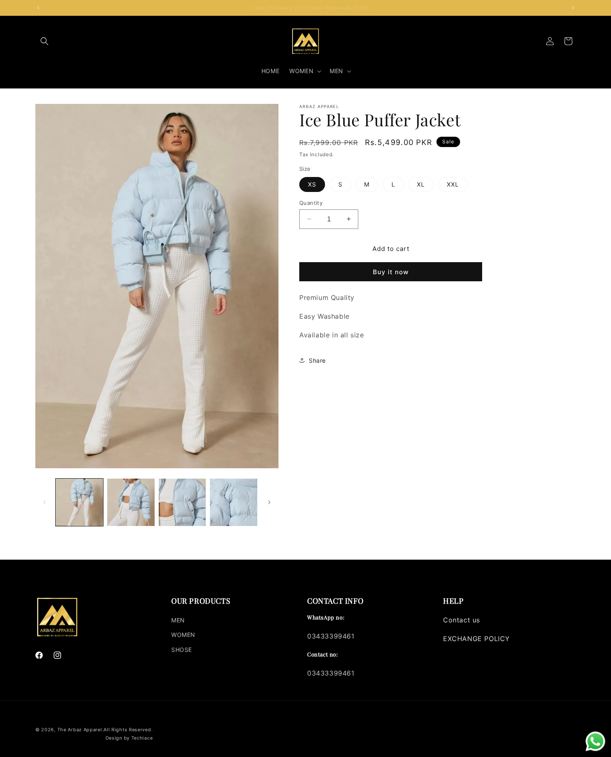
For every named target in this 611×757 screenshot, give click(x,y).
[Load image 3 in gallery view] (182, 502)
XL (421, 183)
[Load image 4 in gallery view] (233, 502)
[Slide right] (269, 502)
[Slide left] (44, 502)
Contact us (461, 620)
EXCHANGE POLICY (476, 638)
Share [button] (317, 360)
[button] (44, 41)
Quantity (311, 202)
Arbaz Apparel (85, 729)
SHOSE (181, 649)
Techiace (142, 738)
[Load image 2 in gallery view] (131, 502)
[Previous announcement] (38, 8)
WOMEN (183, 634)
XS (312, 183)
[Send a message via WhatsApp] (595, 741)
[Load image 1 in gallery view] (79, 502)
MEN (178, 620)
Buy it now (391, 272)
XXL (453, 183)
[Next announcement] (573, 8)
